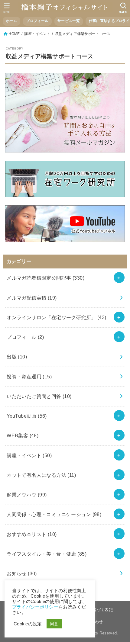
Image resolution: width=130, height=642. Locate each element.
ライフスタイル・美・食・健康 (46, 554)
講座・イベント (29, 455)
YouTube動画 (27, 416)
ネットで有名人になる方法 (41, 475)
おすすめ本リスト (32, 534)
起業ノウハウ (27, 494)
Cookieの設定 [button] (28, 623)
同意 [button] (54, 623)
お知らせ (22, 573)
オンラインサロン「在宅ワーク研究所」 (56, 317)
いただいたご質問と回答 (39, 396)
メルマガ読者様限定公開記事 (45, 278)
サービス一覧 (68, 21)
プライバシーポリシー (35, 607)
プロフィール (37, 21)
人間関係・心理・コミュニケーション (54, 514)
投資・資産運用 (29, 376)
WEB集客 (22, 435)
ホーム (11, 21)
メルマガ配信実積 (32, 297)
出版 (17, 356)
